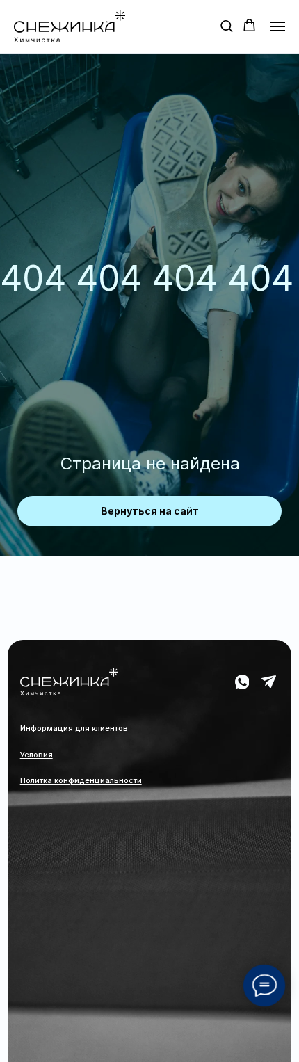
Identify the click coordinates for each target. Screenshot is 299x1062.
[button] (226, 25)
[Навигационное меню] (277, 26)
